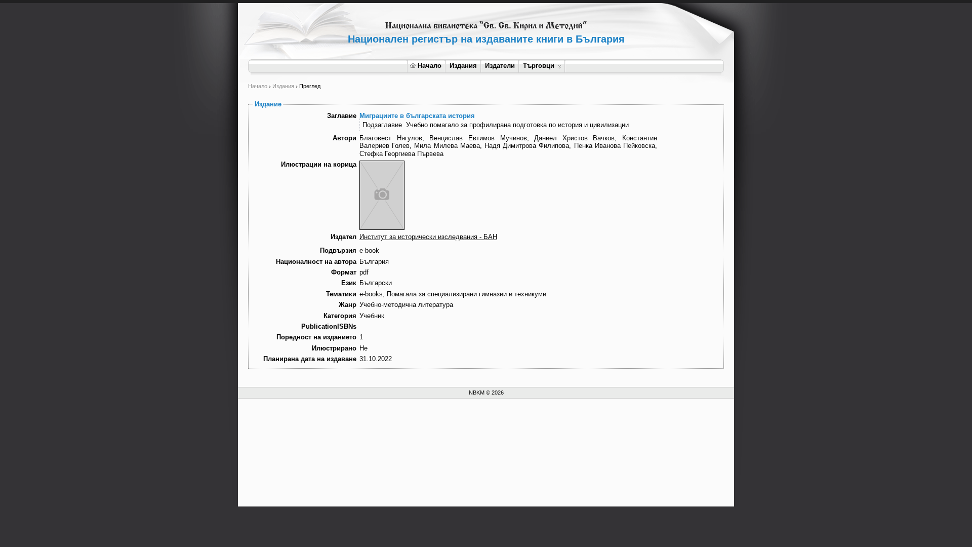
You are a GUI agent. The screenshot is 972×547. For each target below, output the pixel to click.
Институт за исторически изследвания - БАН (428, 237)
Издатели (500, 65)
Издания (463, 65)
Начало (429, 65)
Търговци (538, 65)
